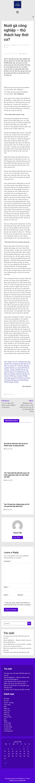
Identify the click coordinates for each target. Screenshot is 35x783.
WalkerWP (22, 780)
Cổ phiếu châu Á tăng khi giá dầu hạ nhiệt (16, 652)
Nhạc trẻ (6, 712)
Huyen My (8, 45)
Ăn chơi (6, 700)
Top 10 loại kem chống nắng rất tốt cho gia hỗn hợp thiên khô (16, 505)
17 (5, 753)
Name (6, 587)
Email (6, 595)
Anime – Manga (9, 702)
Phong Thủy (7, 717)
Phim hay (7, 715)
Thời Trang (25, 45)
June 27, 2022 (17, 45)
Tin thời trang (8, 727)
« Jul (5, 763)
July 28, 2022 (8, 449)
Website (20, 595)
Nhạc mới (7, 710)
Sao (5, 719)
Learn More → (17, 537)
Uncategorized (8, 731)
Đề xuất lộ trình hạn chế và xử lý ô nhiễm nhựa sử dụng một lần (16, 445)
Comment (7, 561)
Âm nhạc (6, 698)
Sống (5, 721)
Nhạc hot (6, 708)
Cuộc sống (7, 704)
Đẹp (5, 706)
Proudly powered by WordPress (15, 778)
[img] (17, 12)
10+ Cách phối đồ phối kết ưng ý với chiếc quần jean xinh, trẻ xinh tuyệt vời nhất (16, 475)
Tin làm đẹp (7, 725)
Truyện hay (7, 729)
